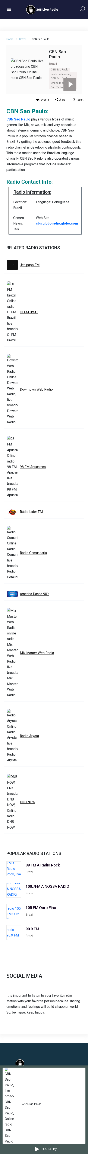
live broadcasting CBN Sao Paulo (61, 76)
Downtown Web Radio (36, 389)
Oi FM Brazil (29, 312)
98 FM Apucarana (33, 467)
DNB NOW (27, 802)
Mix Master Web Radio (37, 653)
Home (9, 39)
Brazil (22, 39)
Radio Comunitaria (33, 553)
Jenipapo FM (30, 265)
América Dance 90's (34, 594)
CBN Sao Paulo (59, 69)
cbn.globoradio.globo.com (57, 223)
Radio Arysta (29, 736)
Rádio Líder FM (31, 512)
